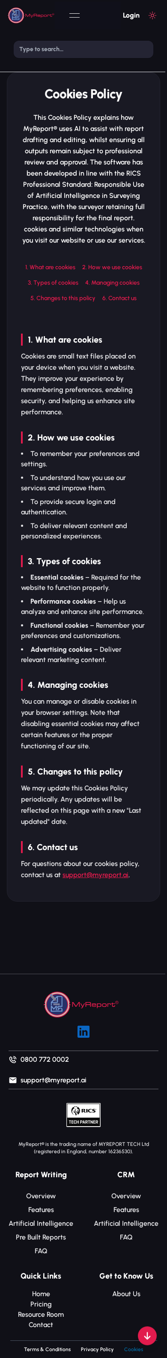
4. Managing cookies (112, 282)
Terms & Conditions (47, 1349)
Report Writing (41, 1174)
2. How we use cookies (112, 267)
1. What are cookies (50, 267)
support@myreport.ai (95, 875)
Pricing (41, 1304)
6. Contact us (119, 298)
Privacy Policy (97, 1349)
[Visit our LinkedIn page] (83, 1032)
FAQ (41, 1251)
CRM (126, 1174)
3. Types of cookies (53, 282)
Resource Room (41, 1314)
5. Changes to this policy (62, 298)
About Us (126, 1294)
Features (41, 1210)
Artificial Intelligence (41, 1223)
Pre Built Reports (41, 1237)
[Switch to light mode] (152, 15)
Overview (41, 1196)
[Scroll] (147, 1338)
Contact (41, 1325)
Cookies (133, 1349)
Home (41, 1294)
